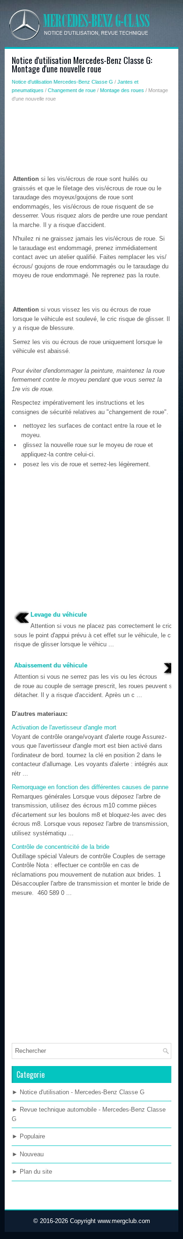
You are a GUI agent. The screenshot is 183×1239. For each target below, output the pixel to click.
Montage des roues (122, 90)
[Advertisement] (91, 140)
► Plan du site (32, 1171)
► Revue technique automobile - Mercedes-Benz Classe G (89, 1114)
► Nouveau (28, 1154)
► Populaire (28, 1136)
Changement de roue (72, 90)
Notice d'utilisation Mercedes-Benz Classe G (62, 82)
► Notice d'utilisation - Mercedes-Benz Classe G (78, 1092)
